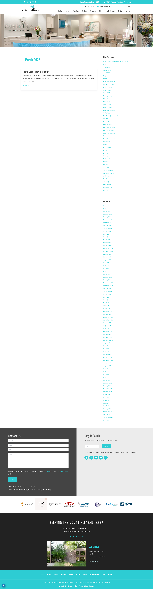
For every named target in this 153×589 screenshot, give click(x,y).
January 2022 (107, 334)
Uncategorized (107, 187)
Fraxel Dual (106, 101)
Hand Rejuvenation (109, 110)
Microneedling (107, 141)
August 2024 (107, 260)
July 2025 (106, 234)
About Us (49, 575)
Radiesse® (106, 156)
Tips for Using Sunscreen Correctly (36, 71)
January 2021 (107, 354)
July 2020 (106, 368)
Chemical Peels (107, 87)
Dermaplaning (107, 96)
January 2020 (107, 386)
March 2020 (107, 380)
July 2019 (106, 397)
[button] (63, 11)
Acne (104, 64)
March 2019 (106, 406)
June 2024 (106, 265)
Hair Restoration (108, 107)
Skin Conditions (108, 170)
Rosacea (105, 161)
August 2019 (106, 394)
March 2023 (106, 308)
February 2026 (107, 214)
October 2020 (107, 363)
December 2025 (108, 220)
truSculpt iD (107, 184)
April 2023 (106, 305)
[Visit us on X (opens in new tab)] (27, 2)
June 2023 (106, 300)
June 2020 (106, 371)
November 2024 (108, 251)
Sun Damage (107, 179)
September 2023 (108, 291)
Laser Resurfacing (108, 130)
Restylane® (106, 159)
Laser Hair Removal (109, 127)
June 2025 (106, 237)
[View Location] (98, 6)
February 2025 (107, 242)
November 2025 (108, 222)
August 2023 (107, 294)
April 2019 (106, 403)
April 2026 (106, 208)
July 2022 (106, 328)
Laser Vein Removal (109, 133)
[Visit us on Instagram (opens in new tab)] (36, 2)
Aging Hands (107, 70)
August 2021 (106, 343)
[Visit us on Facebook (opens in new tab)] (24, 2)
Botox (105, 78)
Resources (78, 575)
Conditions (63, 575)
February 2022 (107, 331)
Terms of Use (83, 586)
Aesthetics (106, 67)
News (105, 144)
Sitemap (91, 586)
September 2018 (108, 417)
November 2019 (107, 389)
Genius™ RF (107, 104)
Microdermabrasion (109, 139)
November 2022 (108, 320)
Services (56, 575)
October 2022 (107, 323)
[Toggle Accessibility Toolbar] (3, 585)
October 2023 (107, 288)
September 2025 (108, 228)
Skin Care (106, 167)
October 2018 (107, 414)
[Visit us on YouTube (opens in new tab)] (33, 2)
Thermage (106, 182)
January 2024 (107, 280)
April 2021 (106, 351)
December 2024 (108, 248)
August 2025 (107, 231)
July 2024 (106, 263)
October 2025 (107, 225)
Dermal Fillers (107, 93)
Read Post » (26, 86)
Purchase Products (124, 2)
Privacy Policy (48, 471)
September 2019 (108, 391)
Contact (103, 575)
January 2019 (107, 409)
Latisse (105, 136)
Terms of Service (62, 471)
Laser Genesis (107, 124)
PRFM (105, 150)
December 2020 (108, 357)
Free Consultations (87, 2)
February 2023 (107, 311)
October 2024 (107, 254)
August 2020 (107, 366)
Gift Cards (111, 2)
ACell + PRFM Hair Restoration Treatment (115, 61)
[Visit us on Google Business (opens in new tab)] (30, 2)
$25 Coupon (100, 2)
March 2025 (106, 240)
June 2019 (106, 400)
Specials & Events (94, 575)
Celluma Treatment (109, 84)
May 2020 (106, 374)
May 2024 (106, 268)
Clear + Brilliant (107, 90)
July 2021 (106, 346)
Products (71, 575)
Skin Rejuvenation (108, 173)
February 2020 (107, 383)
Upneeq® (106, 190)
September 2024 (108, 257)
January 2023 (107, 314)
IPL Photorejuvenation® (110, 116)
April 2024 (106, 271)
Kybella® (106, 121)
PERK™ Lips (107, 147)
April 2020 (106, 377)
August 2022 (107, 326)
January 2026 (107, 217)
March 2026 (106, 211)
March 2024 (106, 274)
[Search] (129, 6)
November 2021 (107, 337)
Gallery (85, 575)
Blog (104, 76)
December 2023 (108, 283)
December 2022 (108, 317)
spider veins (107, 176)
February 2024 (107, 277)
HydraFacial (106, 113)
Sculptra (105, 164)
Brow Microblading (109, 81)
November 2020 (108, 360)
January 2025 (107, 245)
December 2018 (108, 411)
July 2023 (106, 297)
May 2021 (106, 348)
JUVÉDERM (106, 119)
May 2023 (106, 303)
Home (42, 575)
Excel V (105, 98)
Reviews (110, 575)
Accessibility (63, 586)
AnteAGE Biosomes (109, 73)
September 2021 (108, 340)
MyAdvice (107, 582)
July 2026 (106, 205)
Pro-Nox (105, 153)
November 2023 (108, 285)
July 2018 (106, 420)
